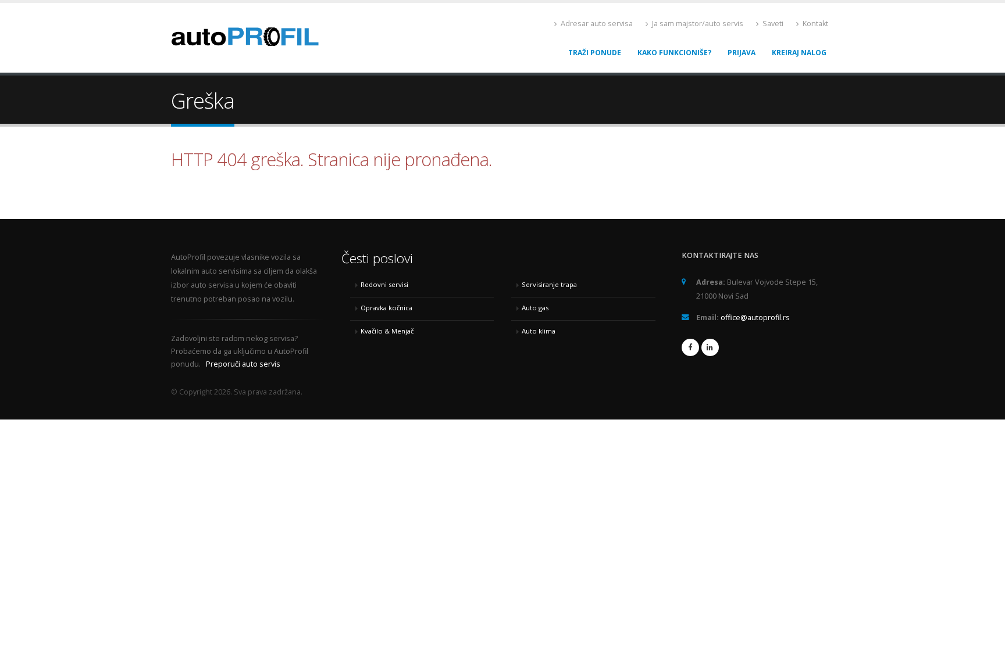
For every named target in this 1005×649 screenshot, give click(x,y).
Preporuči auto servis (243, 364)
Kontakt (814, 23)
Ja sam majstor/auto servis (696, 23)
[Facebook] (690, 347)
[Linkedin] (710, 347)
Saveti (772, 23)
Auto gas (535, 307)
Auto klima (538, 331)
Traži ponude (594, 53)
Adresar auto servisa (596, 23)
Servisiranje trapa (549, 284)
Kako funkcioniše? (674, 53)
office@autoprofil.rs (755, 317)
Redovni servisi (384, 284)
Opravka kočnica (386, 307)
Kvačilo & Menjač (387, 331)
